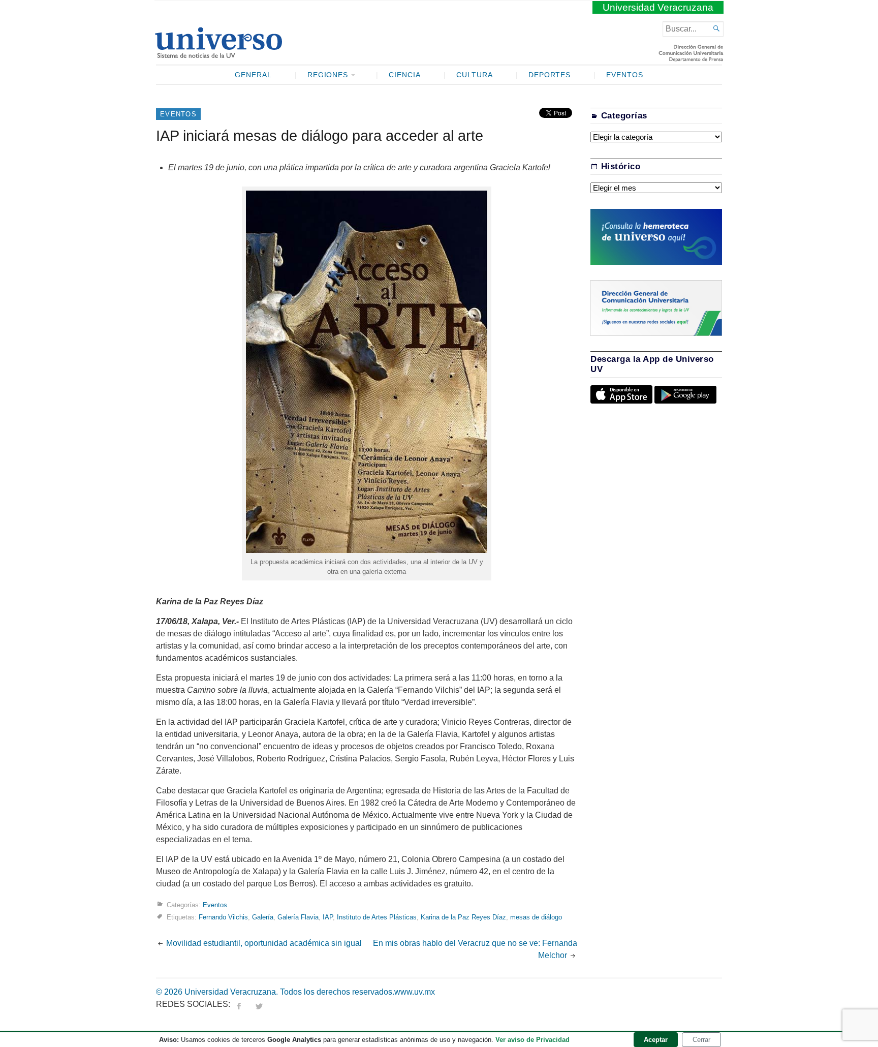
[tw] (259, 1004)
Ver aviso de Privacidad (532, 1039)
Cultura (474, 75)
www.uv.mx (414, 992)
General (253, 75)
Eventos (624, 75)
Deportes (549, 75)
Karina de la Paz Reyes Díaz (463, 917)
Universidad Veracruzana (658, 7)
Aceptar (656, 1039)
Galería (262, 917)
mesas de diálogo (536, 917)
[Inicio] (218, 53)
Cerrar (701, 1039)
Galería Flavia (298, 917)
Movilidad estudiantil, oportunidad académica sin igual (264, 943)
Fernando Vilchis (223, 917)
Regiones (328, 75)
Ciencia (405, 75)
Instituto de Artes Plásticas (377, 917)
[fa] (238, 1004)
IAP (328, 917)
